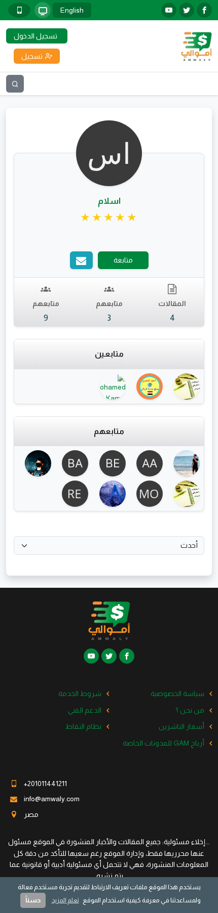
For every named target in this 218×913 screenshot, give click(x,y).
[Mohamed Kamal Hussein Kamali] (108, 386)
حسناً (33, 900)
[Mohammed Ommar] (146, 494)
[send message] (81, 260)
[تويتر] (186, 10)
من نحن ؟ (189, 710)
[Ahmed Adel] (183, 463)
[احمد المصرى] (146, 386)
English (72, 10)
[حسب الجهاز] (42, 10)
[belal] (108, 463)
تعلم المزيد (65, 900)
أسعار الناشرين (181, 726)
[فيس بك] (204, 10)
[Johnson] (108, 494)
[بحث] (15, 84)
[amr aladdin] (146, 463)
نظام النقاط (83, 726)
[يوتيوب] (168, 10)
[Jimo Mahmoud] (183, 386)
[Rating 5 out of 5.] (109, 217)
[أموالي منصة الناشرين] (196, 45)
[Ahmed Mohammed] (34, 463)
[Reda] (71, 494)
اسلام (109, 201)
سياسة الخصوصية (177, 693)
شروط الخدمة (79, 693)
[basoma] (71, 463)
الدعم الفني (84, 710)
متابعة (123, 260)
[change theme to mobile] (19, 10)
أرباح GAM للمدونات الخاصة (163, 743)
